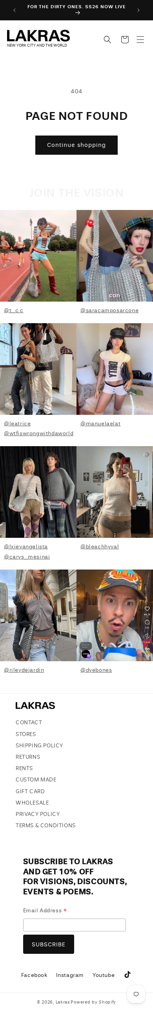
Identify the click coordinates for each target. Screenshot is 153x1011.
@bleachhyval (99, 546)
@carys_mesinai (27, 556)
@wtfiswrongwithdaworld (38, 433)
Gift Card (30, 791)
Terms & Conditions (46, 825)
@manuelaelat (100, 423)
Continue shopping (76, 144)
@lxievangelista (26, 546)
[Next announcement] (138, 10)
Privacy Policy (38, 814)
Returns (28, 757)
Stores (26, 734)
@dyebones (96, 670)
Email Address (45, 912)
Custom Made (36, 779)
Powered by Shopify (93, 1002)
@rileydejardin (24, 670)
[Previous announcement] (14, 10)
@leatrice (17, 423)
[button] (140, 39)
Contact (29, 722)
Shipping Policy (39, 745)
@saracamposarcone (109, 310)
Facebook (34, 976)
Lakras (63, 1002)
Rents (24, 768)
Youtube (103, 976)
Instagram (70, 976)
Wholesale (32, 802)
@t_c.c (14, 310)
